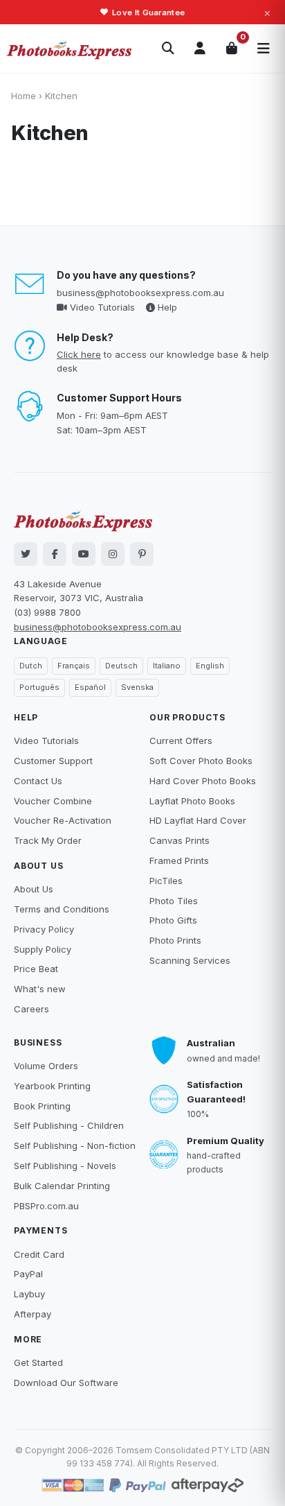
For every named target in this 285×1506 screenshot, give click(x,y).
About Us (33, 888)
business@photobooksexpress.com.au (140, 292)
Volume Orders (46, 1065)
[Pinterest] (142, 554)
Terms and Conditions (61, 909)
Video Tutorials (101, 307)
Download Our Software (66, 1382)
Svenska (137, 687)
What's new (40, 988)
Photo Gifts (173, 920)
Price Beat (36, 968)
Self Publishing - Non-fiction (75, 1145)
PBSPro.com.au (46, 1205)
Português (39, 687)
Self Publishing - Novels (65, 1165)
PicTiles (166, 880)
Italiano (167, 665)
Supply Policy (42, 949)
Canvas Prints (179, 840)
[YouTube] (83, 554)
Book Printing (42, 1105)
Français (73, 665)
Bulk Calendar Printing (62, 1185)
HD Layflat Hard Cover (197, 820)
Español (90, 687)
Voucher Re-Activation (62, 820)
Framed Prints (179, 860)
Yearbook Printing (52, 1085)
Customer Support (53, 760)
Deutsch (121, 665)
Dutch (30, 665)
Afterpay (32, 1313)
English (210, 665)
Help (166, 307)
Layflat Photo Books (192, 800)
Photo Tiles (173, 900)
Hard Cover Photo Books (202, 780)
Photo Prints (175, 940)
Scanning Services (189, 960)
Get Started (38, 1362)
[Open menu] (263, 48)
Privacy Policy (44, 929)
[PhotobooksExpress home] (69, 49)
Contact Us (38, 780)
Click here (79, 354)
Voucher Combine (53, 800)
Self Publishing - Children (69, 1125)
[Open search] (168, 48)
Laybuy (29, 1293)
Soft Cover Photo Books (200, 760)
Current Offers (180, 740)
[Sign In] (199, 48)
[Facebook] (54, 554)
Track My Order (48, 840)
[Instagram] (113, 554)
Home (23, 95)
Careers (31, 1008)
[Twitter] (25, 554)
